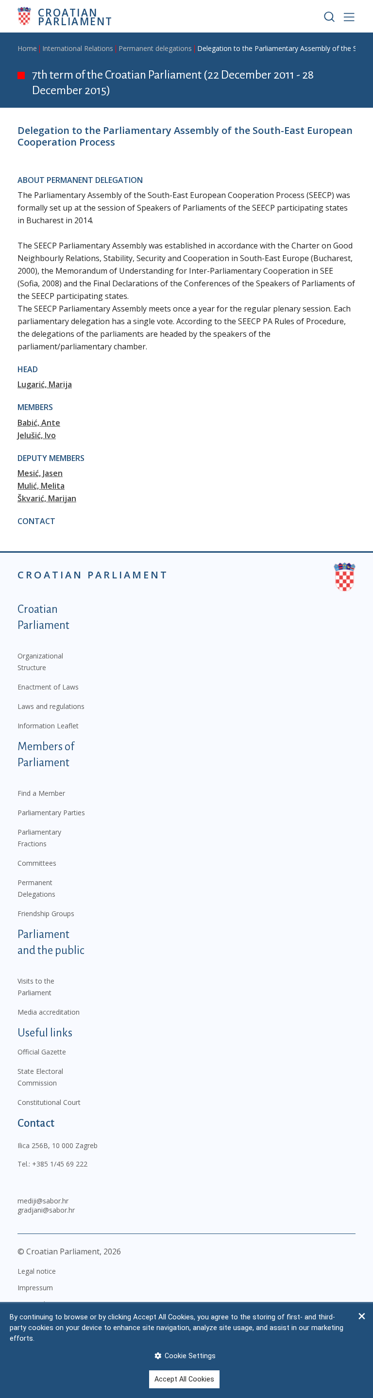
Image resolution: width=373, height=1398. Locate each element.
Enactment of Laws (48, 686)
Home (27, 48)
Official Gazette (41, 1051)
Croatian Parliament (75, 16)
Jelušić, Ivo (36, 435)
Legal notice (36, 1271)
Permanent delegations (155, 48)
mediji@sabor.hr (42, 1200)
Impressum (35, 1287)
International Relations (77, 48)
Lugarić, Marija (44, 384)
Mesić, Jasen (40, 473)
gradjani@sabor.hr (46, 1210)
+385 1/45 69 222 (59, 1163)
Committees (36, 863)
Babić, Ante (38, 422)
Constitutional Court (49, 1102)
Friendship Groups (45, 913)
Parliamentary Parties (51, 812)
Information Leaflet (48, 725)
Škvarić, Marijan (46, 498)
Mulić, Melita (41, 485)
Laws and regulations (51, 706)
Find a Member (41, 793)
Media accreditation (48, 1012)
